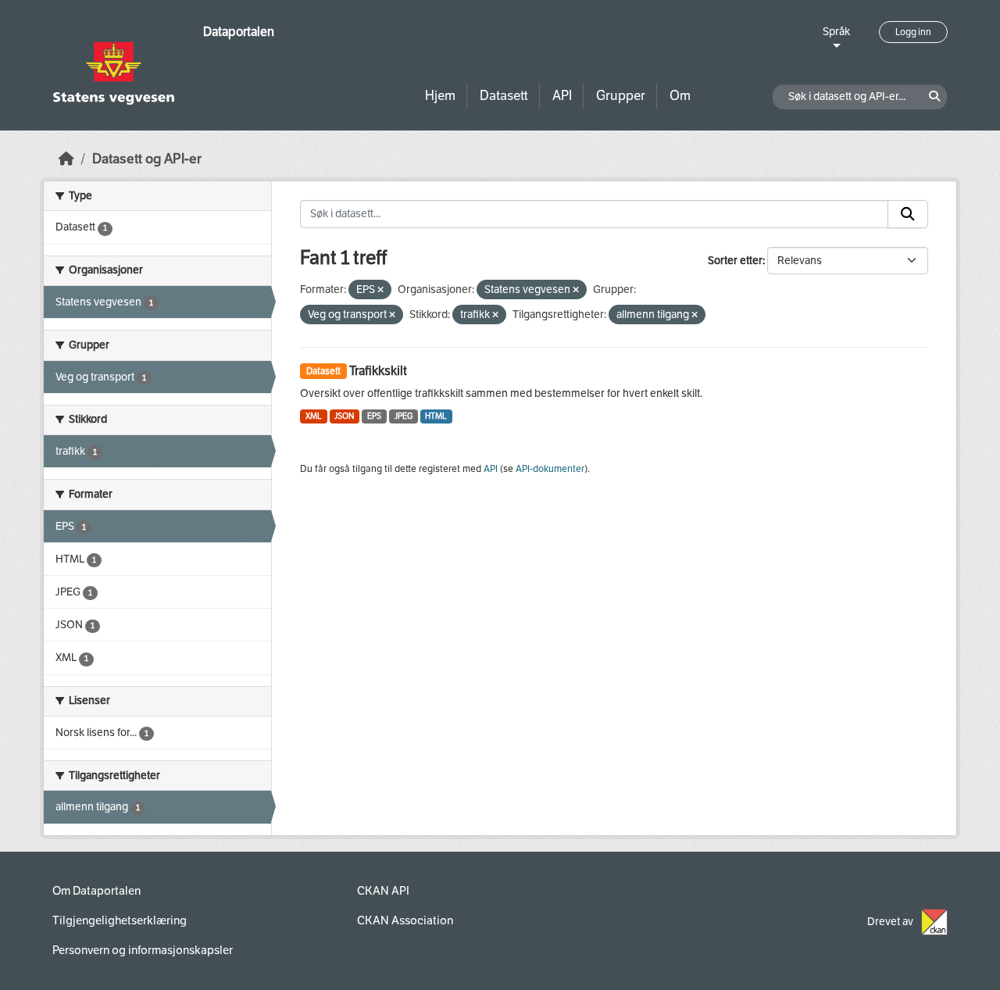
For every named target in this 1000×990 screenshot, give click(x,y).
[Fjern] (380, 290)
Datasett (504, 96)
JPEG (403, 416)
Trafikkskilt (378, 370)
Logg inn (913, 32)
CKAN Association (405, 920)
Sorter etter (735, 260)
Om (680, 96)
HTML (436, 416)
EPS (374, 416)
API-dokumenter (550, 468)
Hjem (440, 96)
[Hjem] (66, 159)
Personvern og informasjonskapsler (142, 950)
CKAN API (383, 891)
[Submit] (908, 214)
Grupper (620, 96)
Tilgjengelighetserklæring (119, 920)
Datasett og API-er (147, 159)
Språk (836, 31)
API (562, 96)
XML (313, 416)
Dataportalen (238, 31)
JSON (344, 416)
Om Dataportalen (96, 891)
